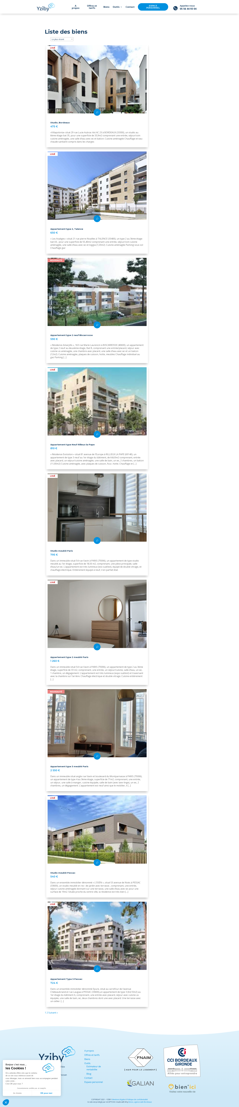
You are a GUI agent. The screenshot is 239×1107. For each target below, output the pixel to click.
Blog (88, 1073)
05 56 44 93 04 (188, 8)
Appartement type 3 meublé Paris (69, 766)
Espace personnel (153, 7)
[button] (5, 1102)
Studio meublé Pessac (62, 873)
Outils (116, 7)
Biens (106, 7)
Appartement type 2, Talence (66, 229)
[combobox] (61, 39)
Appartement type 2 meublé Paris (69, 657)
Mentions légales (118, 1099)
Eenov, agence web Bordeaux (140, 1102)
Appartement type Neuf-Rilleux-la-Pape (72, 444)
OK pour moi (46, 1093)
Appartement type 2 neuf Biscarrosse (71, 335)
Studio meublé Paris (61, 550)
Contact (130, 7)
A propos (75, 7)
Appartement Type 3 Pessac (66, 979)
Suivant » (53, 1012)
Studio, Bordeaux (60, 122)
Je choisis (17, 1093)
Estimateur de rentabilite (93, 1068)
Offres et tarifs (92, 7)
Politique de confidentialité (137, 1099)
